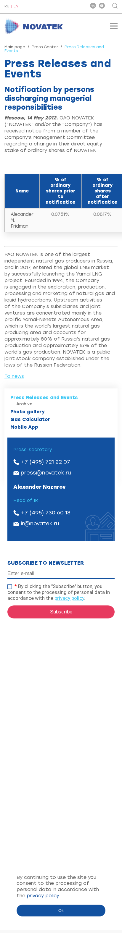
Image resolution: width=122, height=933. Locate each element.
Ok (61, 910)
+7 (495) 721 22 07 (45, 462)
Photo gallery (27, 411)
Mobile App (24, 427)
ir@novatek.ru (40, 523)
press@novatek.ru (46, 472)
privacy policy (69, 598)
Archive (24, 403)
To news (14, 376)
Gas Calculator (30, 419)
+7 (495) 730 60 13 (45, 512)
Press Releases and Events (44, 397)
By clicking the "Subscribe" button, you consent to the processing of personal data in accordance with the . (58, 592)
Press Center (45, 47)
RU (6, 6)
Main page (14, 47)
